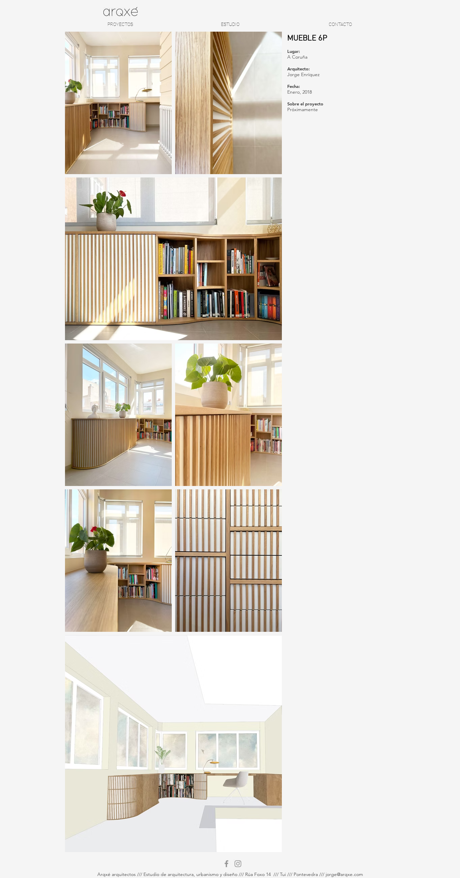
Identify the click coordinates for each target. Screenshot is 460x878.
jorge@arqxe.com (344, 874)
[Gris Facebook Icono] (226, 863)
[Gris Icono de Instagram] (237, 863)
